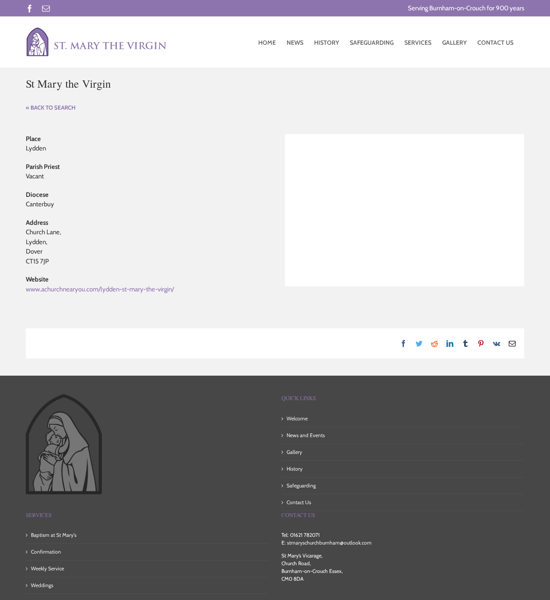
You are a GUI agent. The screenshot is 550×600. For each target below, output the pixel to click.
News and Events (306, 435)
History (294, 468)
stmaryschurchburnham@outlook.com (329, 542)
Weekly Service (47, 568)
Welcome (297, 418)
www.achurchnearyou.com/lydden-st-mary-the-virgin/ (100, 289)
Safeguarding (301, 485)
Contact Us (299, 502)
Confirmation (46, 551)
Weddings (42, 585)
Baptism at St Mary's (53, 535)
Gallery (294, 452)
